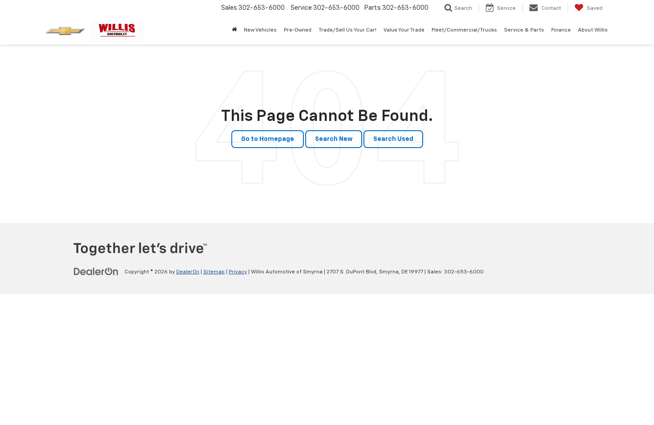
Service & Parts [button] (524, 30)
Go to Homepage (267, 139)
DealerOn (187, 272)
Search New (333, 139)
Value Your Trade (404, 30)
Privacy (238, 272)
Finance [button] (561, 30)
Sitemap (214, 272)
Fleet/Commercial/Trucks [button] (464, 30)
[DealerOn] (96, 272)
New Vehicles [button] (260, 30)
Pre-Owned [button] (297, 30)
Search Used (393, 139)
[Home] (234, 30)
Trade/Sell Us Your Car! (347, 30)
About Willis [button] (593, 30)
